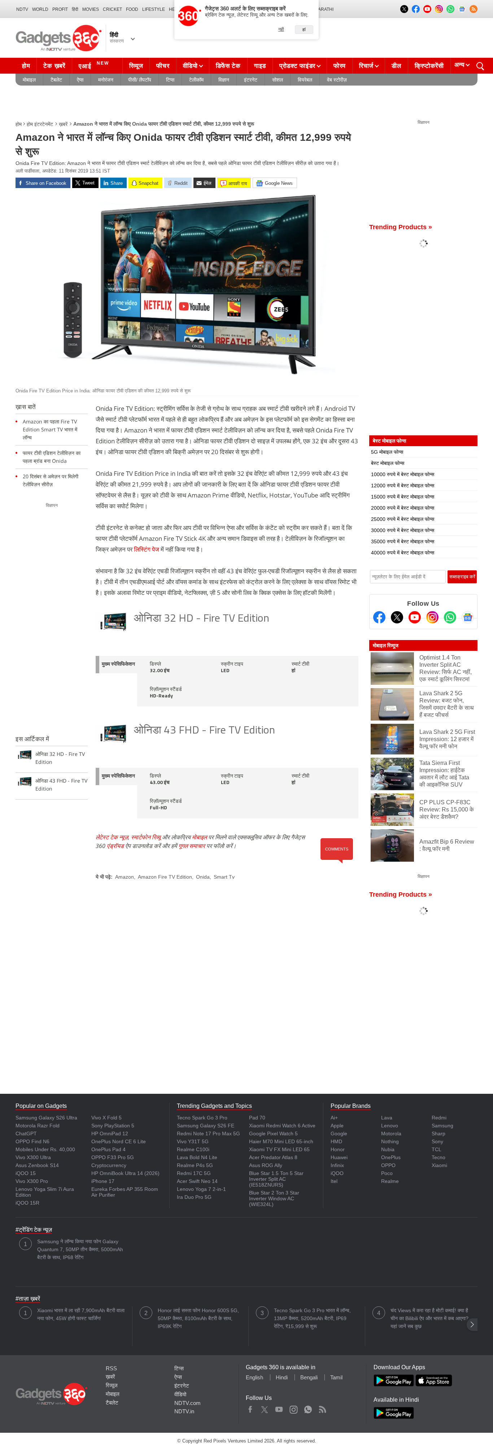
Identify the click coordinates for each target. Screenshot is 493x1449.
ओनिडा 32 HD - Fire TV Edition (201, 619)
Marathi (323, 9)
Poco (387, 1173)
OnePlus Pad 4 (108, 1149)
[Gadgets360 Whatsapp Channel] (450, 617)
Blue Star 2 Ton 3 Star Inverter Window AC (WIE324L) (274, 1198)
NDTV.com (187, 1403)
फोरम (339, 65)
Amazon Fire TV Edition (165, 877)
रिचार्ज (366, 65)
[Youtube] (415, 617)
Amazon (124, 877)
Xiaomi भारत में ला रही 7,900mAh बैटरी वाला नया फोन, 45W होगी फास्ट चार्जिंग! (81, 1314)
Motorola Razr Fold (38, 1125)
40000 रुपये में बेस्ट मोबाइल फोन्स (402, 553)
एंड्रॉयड (115, 846)
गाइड (260, 65)
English (254, 1377)
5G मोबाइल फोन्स (387, 452)
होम (26, 65)
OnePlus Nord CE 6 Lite (118, 1141)
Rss (322, 1408)
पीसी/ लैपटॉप (139, 80)
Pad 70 (257, 1118)
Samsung (442, 1125)
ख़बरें (63, 124)
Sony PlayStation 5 (112, 1125)
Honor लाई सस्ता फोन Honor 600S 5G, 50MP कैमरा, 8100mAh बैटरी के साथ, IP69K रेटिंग (198, 1318)
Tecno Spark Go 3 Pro (202, 1118)
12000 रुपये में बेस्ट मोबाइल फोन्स (402, 485)
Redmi (439, 1118)
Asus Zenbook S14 (37, 1165)
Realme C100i (193, 1149)
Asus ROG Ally (265, 1165)
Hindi (282, 1377)
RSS (111, 1368)
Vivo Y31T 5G (193, 1141)
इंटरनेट (250, 80)
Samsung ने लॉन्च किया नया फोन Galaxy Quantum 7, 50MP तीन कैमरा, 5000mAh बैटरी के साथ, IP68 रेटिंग (80, 1249)
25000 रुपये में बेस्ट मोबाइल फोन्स (402, 519)
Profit (60, 9)
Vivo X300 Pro (32, 1181)
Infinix (337, 1165)
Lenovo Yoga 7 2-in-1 (201, 1189)
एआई (94, 65)
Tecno (438, 1157)
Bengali (309, 1377)
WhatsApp (308, 1408)
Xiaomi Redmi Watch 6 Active (282, 1125)
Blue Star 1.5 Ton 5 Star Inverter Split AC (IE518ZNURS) (276, 1179)
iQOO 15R (27, 1203)
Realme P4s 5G (195, 1165)
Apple (337, 1125)
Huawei (339, 1157)
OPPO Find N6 (32, 1141)
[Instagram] (432, 617)
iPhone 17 (102, 1181)
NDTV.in (184, 1411)
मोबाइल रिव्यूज (385, 645)
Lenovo (389, 1125)
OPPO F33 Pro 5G (112, 1157)
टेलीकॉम (196, 80)
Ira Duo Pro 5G (194, 1197)
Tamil (336, 1377)
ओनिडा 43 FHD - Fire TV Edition (204, 730)
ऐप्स (80, 80)
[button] (472, 1324)
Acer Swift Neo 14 (197, 1181)
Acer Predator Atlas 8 (273, 1157)
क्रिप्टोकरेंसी (429, 65)
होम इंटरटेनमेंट (40, 124)
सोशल (277, 80)
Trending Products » (400, 227)
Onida (203, 877)
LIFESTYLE (153, 9)
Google (339, 1133)
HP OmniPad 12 (109, 1133)
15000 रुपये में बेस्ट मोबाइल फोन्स (402, 497)
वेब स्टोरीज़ (337, 80)
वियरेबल (305, 80)
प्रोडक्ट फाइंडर (297, 65)
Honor (338, 1149)
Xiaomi (439, 1165)
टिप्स (170, 80)
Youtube (279, 1408)
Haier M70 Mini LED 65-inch (281, 1141)
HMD (336, 1141)
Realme (390, 1181)
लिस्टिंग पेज (146, 549)
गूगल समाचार (191, 846)
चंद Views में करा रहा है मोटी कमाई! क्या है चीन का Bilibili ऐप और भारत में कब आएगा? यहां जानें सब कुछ (429, 1318)
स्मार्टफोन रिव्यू (146, 837)
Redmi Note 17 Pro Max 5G (208, 1133)
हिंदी (75, 9)
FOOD (132, 9)
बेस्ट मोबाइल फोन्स (387, 463)
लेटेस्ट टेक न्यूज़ (112, 837)
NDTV (22, 9)
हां (304, 29)
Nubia (387, 1149)
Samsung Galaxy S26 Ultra (46, 1118)
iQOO (337, 1173)
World (40, 9)
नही (281, 29)
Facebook (250, 1408)
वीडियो (190, 65)
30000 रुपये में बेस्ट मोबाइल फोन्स (402, 530)
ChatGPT (26, 1133)
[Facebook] (379, 617)
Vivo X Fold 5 (106, 1118)
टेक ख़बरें (54, 65)
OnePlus (391, 1157)
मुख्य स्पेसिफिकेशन (118, 664)
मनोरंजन (105, 80)
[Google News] (468, 617)
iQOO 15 (26, 1173)
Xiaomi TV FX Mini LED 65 (279, 1149)
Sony (437, 1141)
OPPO (388, 1165)
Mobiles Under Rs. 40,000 (45, 1149)
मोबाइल (29, 80)
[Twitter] (397, 617)
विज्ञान (223, 80)
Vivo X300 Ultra (33, 1157)
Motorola (391, 1133)
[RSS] (473, 9)
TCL (436, 1149)
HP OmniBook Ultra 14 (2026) (125, 1173)
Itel (334, 1181)
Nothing (390, 1141)
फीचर (162, 65)
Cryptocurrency (108, 1165)
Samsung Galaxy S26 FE (205, 1125)
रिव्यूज (136, 65)
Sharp (438, 1133)
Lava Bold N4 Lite (197, 1157)
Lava (386, 1118)
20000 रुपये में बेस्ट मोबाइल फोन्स (402, 508)
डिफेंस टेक (228, 65)
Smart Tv (224, 877)
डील (396, 65)
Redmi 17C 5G (194, 1173)
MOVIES (90, 9)
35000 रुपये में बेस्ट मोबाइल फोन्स (402, 541)
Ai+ (334, 1118)
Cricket (112, 9)
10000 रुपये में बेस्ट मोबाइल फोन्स (402, 474)
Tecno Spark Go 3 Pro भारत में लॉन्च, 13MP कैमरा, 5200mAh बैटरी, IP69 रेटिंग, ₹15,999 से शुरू (312, 1318)
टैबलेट (56, 80)
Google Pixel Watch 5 (273, 1133)
